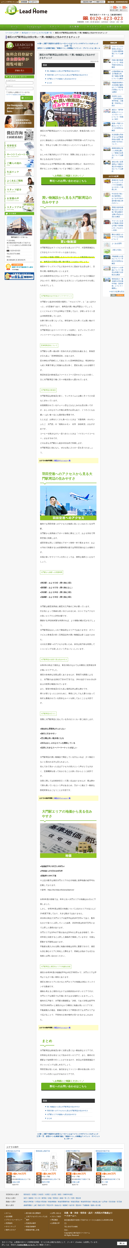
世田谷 (55, 1198)
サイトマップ (94, 27)
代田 (72, 1198)
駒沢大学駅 (46, 1182)
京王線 (119, 1202)
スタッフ (55, 27)
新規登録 (24, 2)
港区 (59, 1194)
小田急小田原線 (40, 1202)
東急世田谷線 (86, 1202)
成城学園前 (28, 1205)
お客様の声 (55, 1223)
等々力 (66, 1198)
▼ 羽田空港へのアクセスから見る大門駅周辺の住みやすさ (66, 75)
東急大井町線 (28, 1202)
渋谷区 (40, 1194)
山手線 (104, 1202)
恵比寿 (78, 1198)
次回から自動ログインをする (19, 92)
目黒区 (19, 1179)
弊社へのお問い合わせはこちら (68, 180)
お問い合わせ (114, 27)
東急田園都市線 (63, 1202)
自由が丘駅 (16, 1182)
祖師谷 (30, 1198)
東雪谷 (44, 1198)
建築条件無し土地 (32, 1230)
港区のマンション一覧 (62, 460)
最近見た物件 (87, 2)
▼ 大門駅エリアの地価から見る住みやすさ (60, 79)
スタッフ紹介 (56, 1216)
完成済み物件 (31, 1223)
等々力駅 (105, 1182)
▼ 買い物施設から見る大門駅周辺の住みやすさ (62, 71)
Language (34, 27)
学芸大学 (49, 1205)
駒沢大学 (41, 1205)
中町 (114, 1179)
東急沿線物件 (31, 1226)
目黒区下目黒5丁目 (73, 1151)
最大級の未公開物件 (33, 1213)
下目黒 (83, 1179)
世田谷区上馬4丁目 (43, 1151)
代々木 (37, 1198)
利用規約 (9, 1223)
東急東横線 (52, 1202)
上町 (35, 1205)
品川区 (53, 1194)
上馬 (54, 1179)
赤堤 (49, 1198)
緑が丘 (23, 1179)
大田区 (47, 1194)
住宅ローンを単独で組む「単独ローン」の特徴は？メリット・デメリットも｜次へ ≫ (68, 48)
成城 (61, 1198)
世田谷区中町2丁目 (103, 1151)
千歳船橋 (86, 1205)
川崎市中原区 (68, 1194)
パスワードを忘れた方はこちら (15, 94)
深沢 (25, 1198)
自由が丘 (58, 1205)
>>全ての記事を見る (116, 291)
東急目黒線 (75, 1202)
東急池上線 (96, 1202)
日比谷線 (112, 1202)
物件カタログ (11, 1230)
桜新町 (65, 1205)
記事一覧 (68, 46)
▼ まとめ (48, 83)
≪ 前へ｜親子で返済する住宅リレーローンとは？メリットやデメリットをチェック (67, 43)
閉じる (122, 1243)
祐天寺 (71, 1205)
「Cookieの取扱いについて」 (26, 1245)
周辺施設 (54, 1220)
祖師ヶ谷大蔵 (96, 1205)
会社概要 (74, 27)
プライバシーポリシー (14, 1220)
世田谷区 (50, 1179)
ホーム (14, 27)
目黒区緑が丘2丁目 (13, 1151)
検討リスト (100, 2)
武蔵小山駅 (76, 1182)
